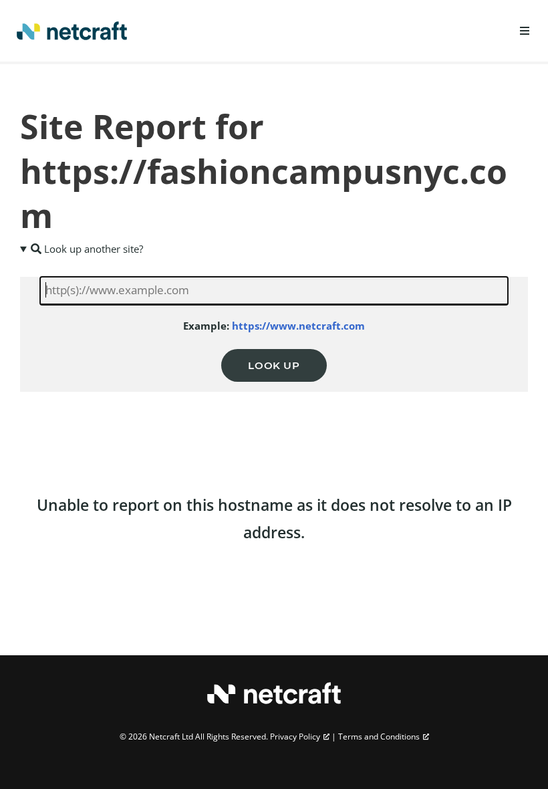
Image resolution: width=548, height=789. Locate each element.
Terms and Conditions (379, 736)
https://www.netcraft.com (298, 325)
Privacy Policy (295, 736)
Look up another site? (92, 248)
